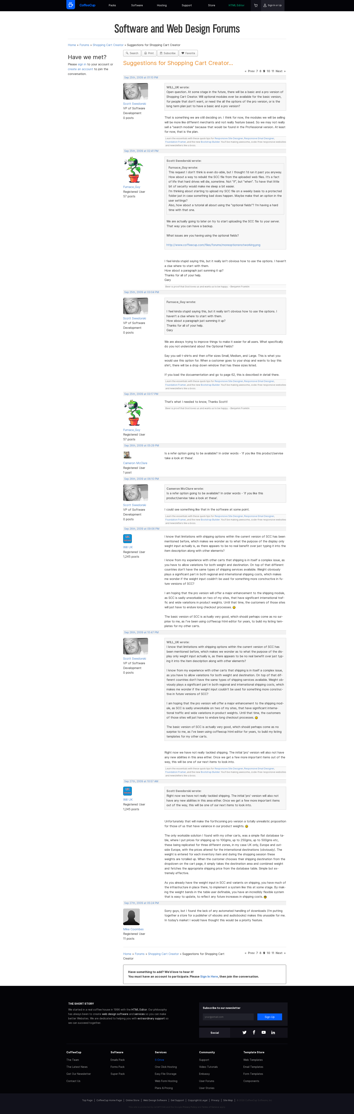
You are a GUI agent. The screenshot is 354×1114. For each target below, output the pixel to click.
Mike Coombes (133, 929)
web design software (115, 1014)
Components (251, 1081)
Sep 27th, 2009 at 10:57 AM (141, 781)
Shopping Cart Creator (108, 45)
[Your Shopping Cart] (256, 5)
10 (268, 71)
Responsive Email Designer (259, 138)
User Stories (206, 1088)
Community (207, 1052)
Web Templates (253, 1059)
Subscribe (169, 53)
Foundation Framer (175, 141)
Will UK (128, 547)
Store (211, 5)
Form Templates (253, 1073)
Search (133, 53)
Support (187, 5)
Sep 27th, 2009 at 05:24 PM (141, 903)
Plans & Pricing (164, 1088)
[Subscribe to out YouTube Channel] (264, 1033)
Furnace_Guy (131, 187)
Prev (251, 71)
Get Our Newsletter (78, 1073)
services (139, 1014)
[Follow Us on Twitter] (244, 1033)
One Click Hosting (166, 1066)
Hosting (162, 5)
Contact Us (73, 1081)
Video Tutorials (208, 1066)
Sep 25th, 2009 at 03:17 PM (141, 394)
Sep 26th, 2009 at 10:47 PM (141, 632)
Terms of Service (210, 1107)
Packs (112, 5)
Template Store (253, 1052)
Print (150, 53)
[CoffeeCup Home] (87, 5)
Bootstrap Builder (210, 141)
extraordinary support (151, 1018)
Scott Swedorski (134, 103)
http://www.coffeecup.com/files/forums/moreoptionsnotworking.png (213, 245)
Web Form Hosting (166, 1081)
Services (161, 1052)
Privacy (215, 1100)
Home (72, 45)
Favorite (189, 53)
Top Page (87, 1100)
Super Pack (118, 1073)
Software (137, 5)
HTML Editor (236, 5)
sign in (82, 64)
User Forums (206, 1081)
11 (273, 71)
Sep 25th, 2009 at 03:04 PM (141, 292)
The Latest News (77, 1066)
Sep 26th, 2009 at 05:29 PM (141, 445)
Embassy (204, 1073)
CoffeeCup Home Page (109, 1100)
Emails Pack (118, 1059)
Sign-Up (270, 1016)
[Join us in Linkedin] (273, 1033)
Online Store (132, 1100)
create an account (80, 69)
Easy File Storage (165, 1073)
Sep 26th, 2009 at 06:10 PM (141, 478)
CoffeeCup (73, 1052)
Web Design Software (155, 1100)
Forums (84, 45)
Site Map (228, 1100)
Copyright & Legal (197, 1100)
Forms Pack (117, 1066)
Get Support (177, 1100)
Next (279, 71)
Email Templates (253, 1066)
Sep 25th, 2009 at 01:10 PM (141, 77)
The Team (72, 1059)
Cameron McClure (135, 463)
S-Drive (159, 1059)
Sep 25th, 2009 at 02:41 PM (141, 150)
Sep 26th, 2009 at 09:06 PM (141, 528)
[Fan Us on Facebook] (254, 1033)
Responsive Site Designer (229, 138)
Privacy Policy (190, 1107)
